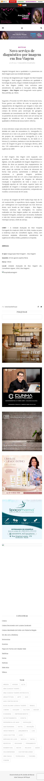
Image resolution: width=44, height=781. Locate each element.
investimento (8, 731)
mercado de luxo (10, 739)
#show (15, 684)
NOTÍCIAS (12, 1)
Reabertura (8, 747)
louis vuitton (9, 735)
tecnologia (20, 756)
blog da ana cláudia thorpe (14, 705)
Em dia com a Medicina (10, 635)
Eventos (5, 644)
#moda (6, 684)
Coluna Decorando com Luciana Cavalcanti (16, 625)
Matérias (5, 653)
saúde (37, 747)
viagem (6, 760)
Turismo (32, 756)
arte (19, 697)
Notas (4, 658)
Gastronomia (8, 726)
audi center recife (10, 701)
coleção (16, 709)
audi (26, 697)
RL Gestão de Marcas (27, 775)
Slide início (5, 667)
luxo (21, 735)
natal (32, 739)
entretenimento (10, 718)
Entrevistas (6, 639)
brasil (32, 705)
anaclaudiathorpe (11, 307)
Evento (23, 718)
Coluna (4, 621)
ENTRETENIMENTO (31, 1)
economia (7, 714)
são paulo (7, 756)
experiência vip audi (11, 722)
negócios (7, 743)
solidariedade (9, 752)
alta (23, 684)
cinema (6, 709)
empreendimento (21, 714)
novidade (18, 743)
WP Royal (27, 777)
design (36, 709)
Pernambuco (31, 743)
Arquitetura (8, 697)
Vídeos (4, 672)
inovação (30, 726)
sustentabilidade (26, 752)
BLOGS (40, 1)
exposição (27, 722)
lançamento (23, 731)
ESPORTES (21, 1)
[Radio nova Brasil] (22, 39)
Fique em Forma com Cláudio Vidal (14, 649)
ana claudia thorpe (11, 688)
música (24, 739)
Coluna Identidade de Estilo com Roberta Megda (19, 630)
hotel (20, 726)
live (33, 731)
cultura (26, 709)
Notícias (22, 47)
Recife (18, 747)
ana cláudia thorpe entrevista (16, 693)
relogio (28, 747)
